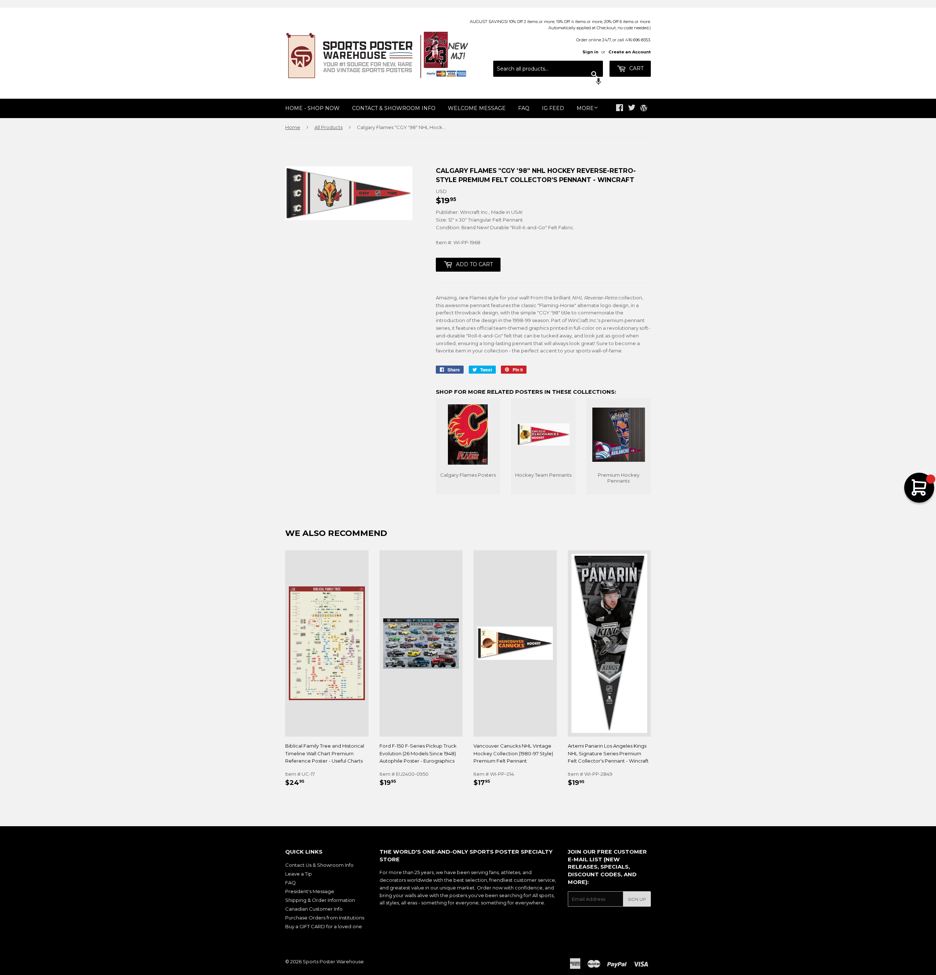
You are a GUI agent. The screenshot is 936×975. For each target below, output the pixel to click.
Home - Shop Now (312, 108)
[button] (548, 82)
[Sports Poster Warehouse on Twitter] (631, 109)
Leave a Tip (298, 874)
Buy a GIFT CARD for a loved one (323, 926)
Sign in (590, 51)
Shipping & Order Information (320, 900)
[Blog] (643, 109)
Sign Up (637, 899)
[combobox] (548, 69)
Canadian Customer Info (314, 909)
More (585, 108)
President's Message (309, 891)
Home (292, 127)
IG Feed (553, 108)
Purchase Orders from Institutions (324, 918)
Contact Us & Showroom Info (319, 865)
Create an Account (629, 51)
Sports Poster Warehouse (333, 961)
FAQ (523, 108)
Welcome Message (477, 108)
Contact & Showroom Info (393, 108)
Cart (636, 68)
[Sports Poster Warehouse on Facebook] (619, 109)
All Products (328, 127)
